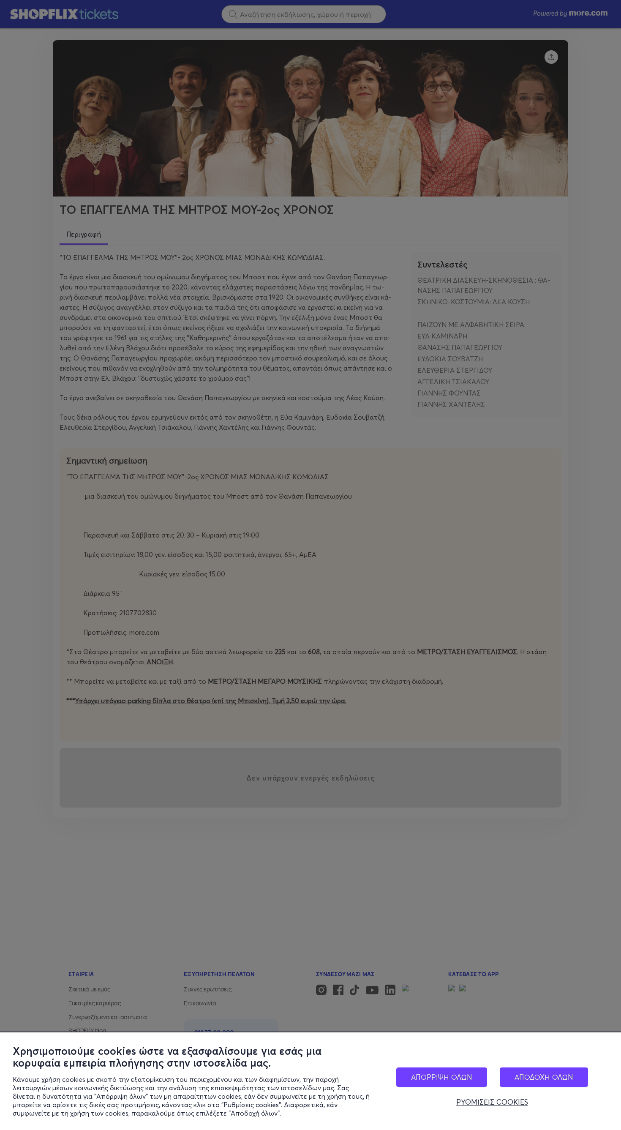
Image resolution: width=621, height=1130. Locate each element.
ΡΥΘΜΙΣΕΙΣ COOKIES (492, 1102)
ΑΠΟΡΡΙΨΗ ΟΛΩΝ (441, 1077)
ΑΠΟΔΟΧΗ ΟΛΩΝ (544, 1077)
